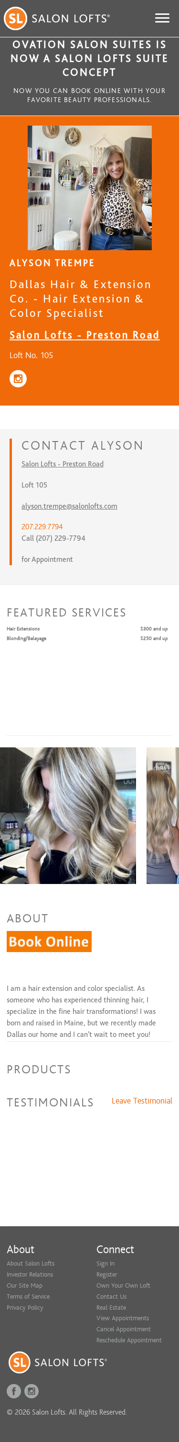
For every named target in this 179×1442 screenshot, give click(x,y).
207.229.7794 (42, 527)
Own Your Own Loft (123, 1285)
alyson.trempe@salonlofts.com (69, 506)
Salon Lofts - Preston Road (85, 335)
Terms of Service (28, 1296)
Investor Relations (30, 1274)
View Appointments (122, 1318)
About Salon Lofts (30, 1263)
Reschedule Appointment (129, 1340)
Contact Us (111, 1296)
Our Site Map (24, 1285)
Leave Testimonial (142, 1101)
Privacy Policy (25, 1307)
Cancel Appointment (123, 1329)
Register (106, 1274)
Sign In (105, 1263)
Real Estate (111, 1307)
